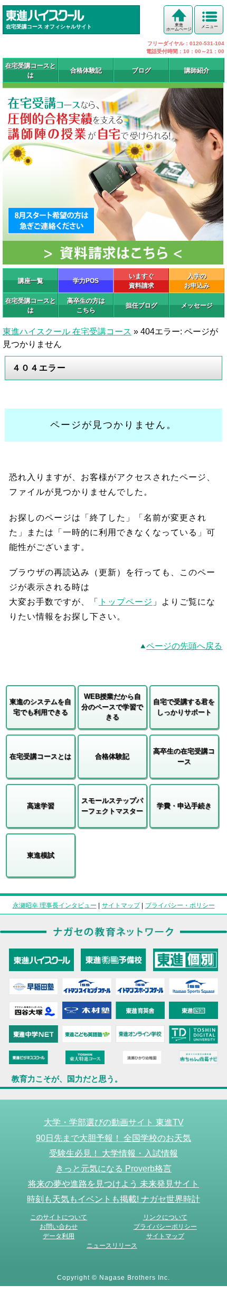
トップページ (126, 601)
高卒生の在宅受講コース (184, 756)
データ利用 (58, 1236)
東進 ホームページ (179, 27)
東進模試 (40, 855)
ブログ (141, 70)
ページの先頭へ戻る (184, 645)
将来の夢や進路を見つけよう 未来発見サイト (113, 1183)
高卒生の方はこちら (86, 305)
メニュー (209, 26)
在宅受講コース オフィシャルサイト (49, 26)
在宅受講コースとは (30, 70)
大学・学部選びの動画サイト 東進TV (114, 1122)
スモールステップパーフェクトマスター (112, 806)
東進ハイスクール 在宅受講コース (67, 331)
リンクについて (165, 1217)
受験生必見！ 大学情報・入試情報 (113, 1153)
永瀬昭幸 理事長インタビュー (55, 905)
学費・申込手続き (184, 806)
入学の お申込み (197, 280)
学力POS (86, 280)
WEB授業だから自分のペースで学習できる (112, 706)
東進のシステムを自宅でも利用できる (40, 707)
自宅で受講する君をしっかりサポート (184, 707)
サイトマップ (121, 905)
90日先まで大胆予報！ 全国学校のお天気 (113, 1138)
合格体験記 (86, 70)
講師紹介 (197, 70)
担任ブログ (141, 305)
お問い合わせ (59, 1226)
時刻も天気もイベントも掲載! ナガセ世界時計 (113, 1199)
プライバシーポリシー (165, 1226)
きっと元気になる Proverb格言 (113, 1168)
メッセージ (197, 305)
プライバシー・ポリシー (180, 905)
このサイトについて (58, 1217)
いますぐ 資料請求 (141, 280)
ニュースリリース (112, 1245)
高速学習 (40, 806)
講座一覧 (30, 280)
